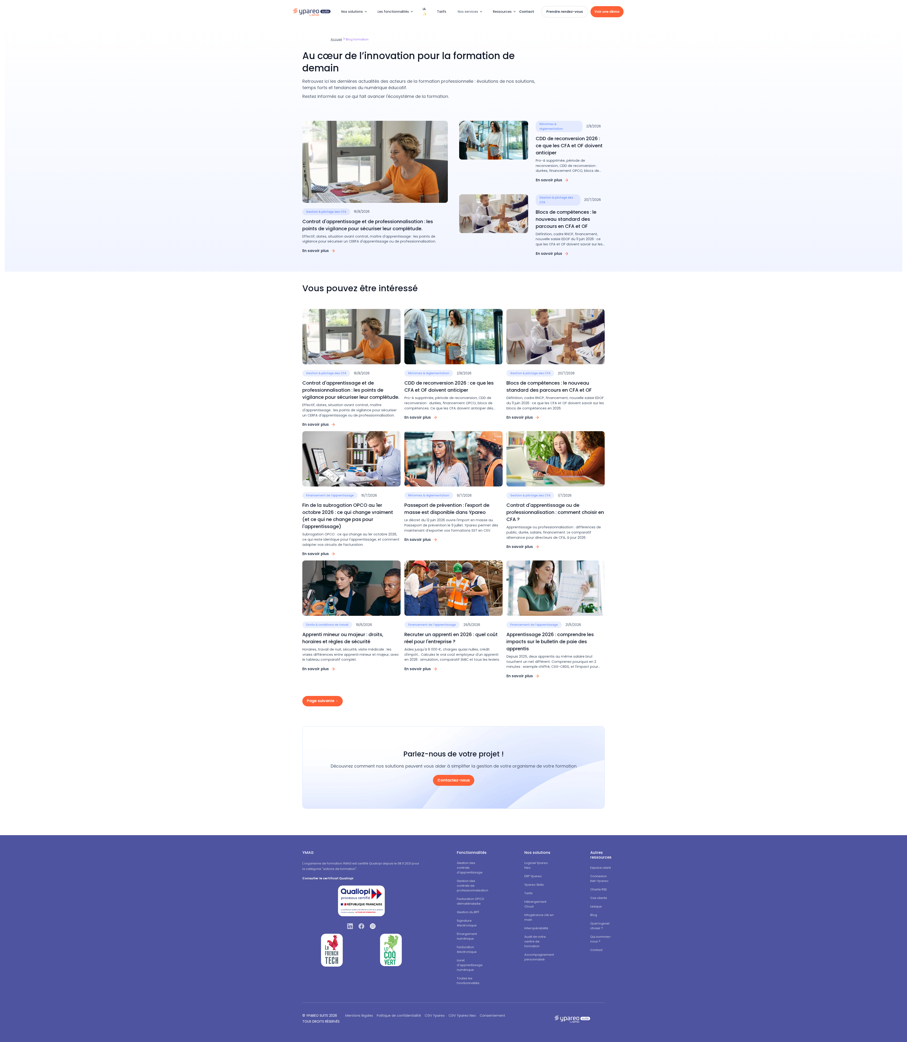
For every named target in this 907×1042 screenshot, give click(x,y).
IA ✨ (425, 11)
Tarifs (441, 11)
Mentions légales (359, 1015)
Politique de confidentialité (399, 1015)
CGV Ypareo (435, 1015)
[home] (314, 11)
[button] (354, 12)
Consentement (492, 1015)
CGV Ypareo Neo (462, 1015)
